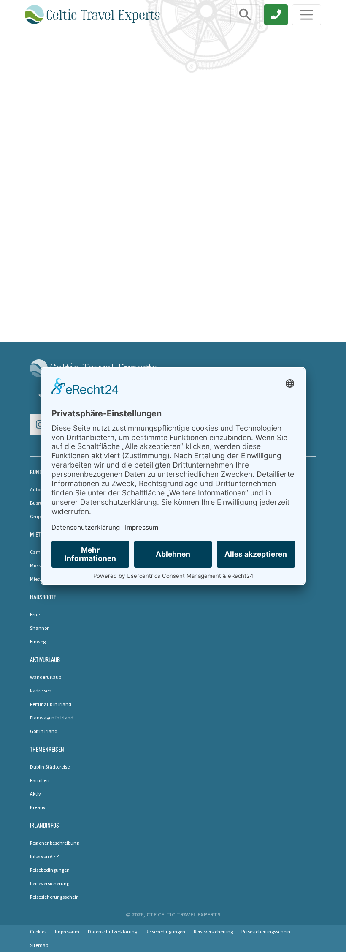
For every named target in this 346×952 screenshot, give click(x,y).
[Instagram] (40, 424)
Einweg (38, 641)
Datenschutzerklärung (112, 931)
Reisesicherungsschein (54, 897)
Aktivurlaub (45, 659)
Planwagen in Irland (51, 717)
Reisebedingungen (50, 870)
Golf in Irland (43, 731)
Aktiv (35, 794)
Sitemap (39, 945)
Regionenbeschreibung (54, 843)
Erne (35, 614)
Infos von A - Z (44, 856)
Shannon (40, 628)
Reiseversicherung (49, 883)
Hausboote (43, 597)
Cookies (38, 931)
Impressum (67, 931)
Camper (38, 552)
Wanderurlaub (45, 677)
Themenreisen (47, 749)
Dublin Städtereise (50, 766)
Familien (39, 780)
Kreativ (38, 807)
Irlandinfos (44, 825)
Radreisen (40, 690)
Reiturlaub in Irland (50, 704)
